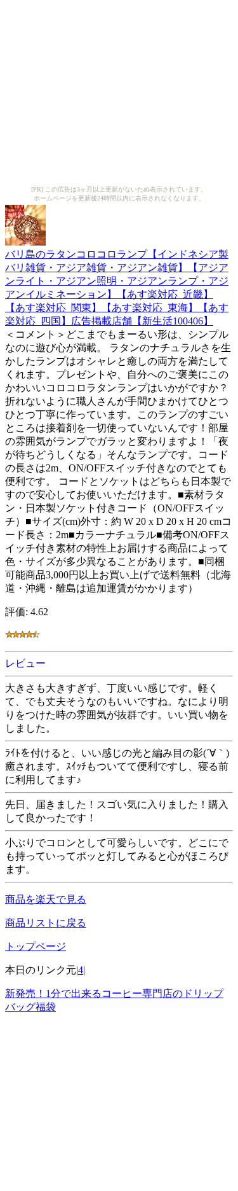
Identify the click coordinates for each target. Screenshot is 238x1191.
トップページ (35, 946)
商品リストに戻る (45, 922)
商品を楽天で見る (45, 899)
